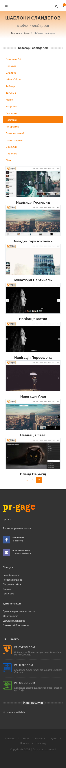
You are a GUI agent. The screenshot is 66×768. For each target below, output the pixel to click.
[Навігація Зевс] (33, 414)
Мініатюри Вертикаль (33, 280)
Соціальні (11, 146)
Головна (15, 33)
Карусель (11, 106)
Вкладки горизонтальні (33, 241)
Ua (62, 5)
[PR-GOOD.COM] (7, 685)
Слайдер (11, 72)
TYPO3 (25, 738)
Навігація (11, 119)
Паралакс (11, 153)
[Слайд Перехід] (33, 453)
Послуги (40, 738)
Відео (9, 160)
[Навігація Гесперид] (33, 181)
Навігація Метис (33, 318)
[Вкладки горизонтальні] (33, 220)
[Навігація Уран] (33, 375)
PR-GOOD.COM (24, 683)
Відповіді (41, 743)
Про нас (25, 743)
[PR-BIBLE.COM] (7, 667)
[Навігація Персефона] (33, 337)
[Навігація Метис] (33, 298)
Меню (9, 99)
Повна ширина (14, 140)
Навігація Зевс (33, 435)
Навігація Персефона (33, 357)
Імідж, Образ (13, 79)
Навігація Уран (33, 396)
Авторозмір (12, 126)
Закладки (11, 113)
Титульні (11, 93)
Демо (27, 33)
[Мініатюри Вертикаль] (33, 259)
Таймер (10, 86)
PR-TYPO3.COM (24, 647)
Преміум (11, 66)
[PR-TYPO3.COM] (7, 649)
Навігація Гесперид (33, 202)
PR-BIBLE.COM (23, 665)
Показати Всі (13, 59)
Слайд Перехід (33, 474)
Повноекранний (15, 133)
